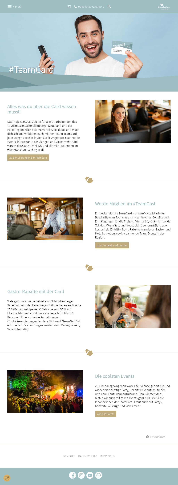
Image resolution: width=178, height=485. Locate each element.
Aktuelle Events (105, 414)
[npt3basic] (164, 6)
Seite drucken (157, 436)
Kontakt (69, 456)
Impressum (108, 456)
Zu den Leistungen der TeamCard (28, 157)
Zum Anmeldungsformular (112, 245)
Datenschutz (87, 456)
